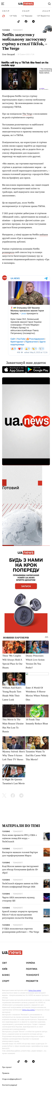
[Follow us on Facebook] (26, 21)
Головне (6, 30)
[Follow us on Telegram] (33, 21)
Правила (5, 1073)
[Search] (49, 3)
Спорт (5, 981)
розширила (8, 252)
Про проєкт (7, 1067)
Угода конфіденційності (11, 1079)
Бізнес (6, 975)
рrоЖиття (32, 981)
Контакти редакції (9, 1085)
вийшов (43, 234)
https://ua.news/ (35, 990)
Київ (4, 969)
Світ (4, 963)
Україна (30, 963)
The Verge (27, 113)
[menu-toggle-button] (2, 3)
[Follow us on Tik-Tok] (18, 21)
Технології (18, 30)
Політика (31, 969)
